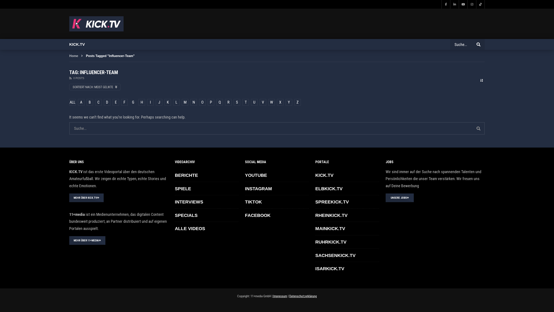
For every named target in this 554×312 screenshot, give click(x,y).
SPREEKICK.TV (332, 201)
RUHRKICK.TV (330, 241)
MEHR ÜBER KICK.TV (85, 197)
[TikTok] (480, 4)
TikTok (253, 201)
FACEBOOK (258, 215)
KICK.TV (324, 175)
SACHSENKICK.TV (335, 255)
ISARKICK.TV (329, 268)
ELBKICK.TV (329, 188)
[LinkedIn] (454, 4)
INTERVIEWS (189, 201)
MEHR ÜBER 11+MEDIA (86, 240)
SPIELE (183, 188)
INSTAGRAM (258, 188)
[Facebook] (445, 4)
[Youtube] (463, 4)
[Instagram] (471, 4)
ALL (72, 102)
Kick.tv (77, 44)
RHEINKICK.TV (331, 215)
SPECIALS (186, 215)
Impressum (280, 296)
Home (73, 56)
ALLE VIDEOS (190, 228)
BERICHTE (186, 175)
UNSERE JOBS (399, 197)
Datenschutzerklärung (303, 296)
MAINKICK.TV (330, 228)
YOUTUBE (256, 175)
